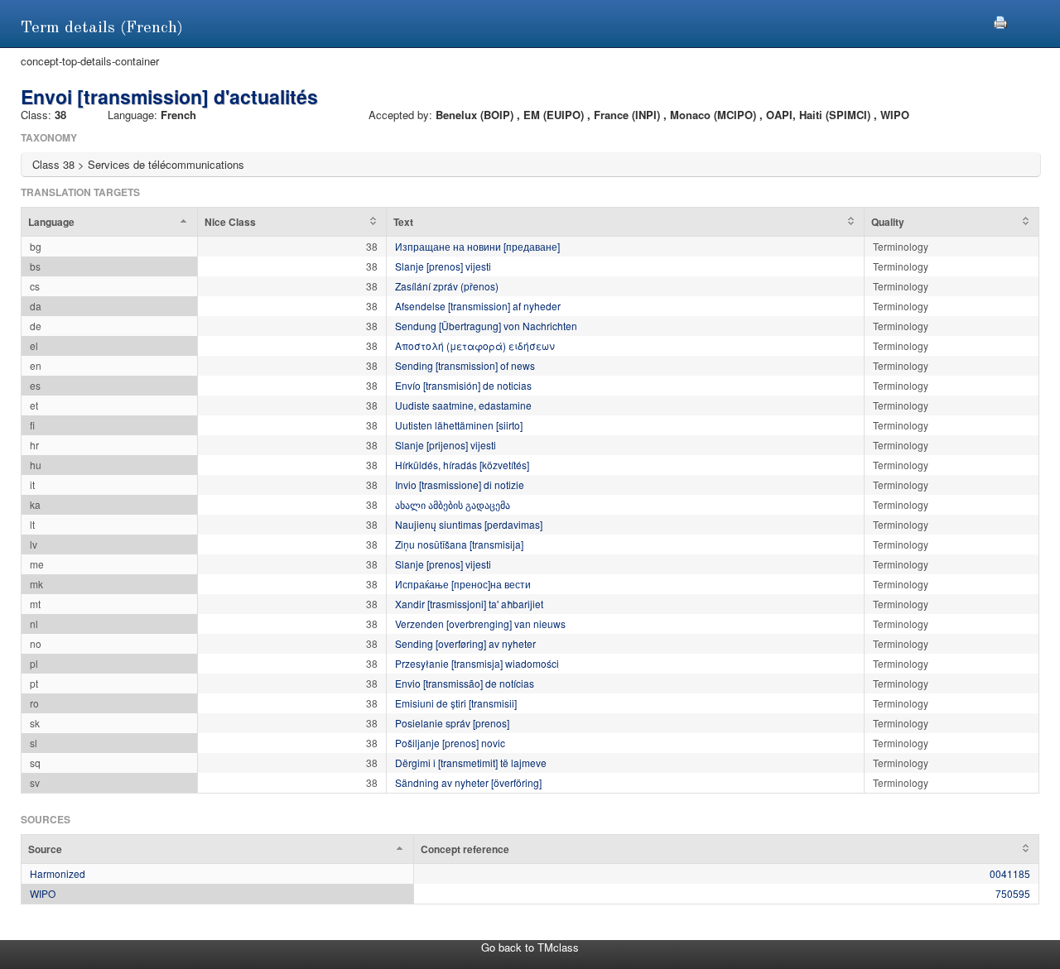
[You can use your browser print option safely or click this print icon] (1000, 20)
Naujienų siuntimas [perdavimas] (468, 524)
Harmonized (57, 873)
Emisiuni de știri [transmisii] (456, 703)
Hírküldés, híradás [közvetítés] (462, 465)
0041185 (1010, 873)
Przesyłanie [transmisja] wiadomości (477, 663)
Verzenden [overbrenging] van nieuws (480, 623)
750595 (1012, 893)
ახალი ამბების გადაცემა (452, 504)
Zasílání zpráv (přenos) (447, 286)
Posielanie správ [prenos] (452, 723)
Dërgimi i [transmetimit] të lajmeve (471, 763)
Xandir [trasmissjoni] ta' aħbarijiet (469, 604)
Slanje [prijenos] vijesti (445, 445)
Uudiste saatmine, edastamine (463, 405)
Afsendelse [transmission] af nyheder (478, 306)
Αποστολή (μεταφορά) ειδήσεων (475, 345)
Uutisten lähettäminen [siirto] (459, 425)
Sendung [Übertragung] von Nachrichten (486, 326)
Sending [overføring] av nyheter (465, 643)
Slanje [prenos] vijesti (443, 266)
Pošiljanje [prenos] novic (450, 743)
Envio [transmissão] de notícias (464, 683)
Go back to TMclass (530, 947)
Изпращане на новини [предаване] (477, 246)
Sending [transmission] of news (465, 365)
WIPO (42, 893)
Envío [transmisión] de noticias (463, 385)
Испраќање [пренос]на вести (463, 584)
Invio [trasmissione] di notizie (459, 484)
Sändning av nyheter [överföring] (468, 782)
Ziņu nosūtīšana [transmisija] (459, 544)
